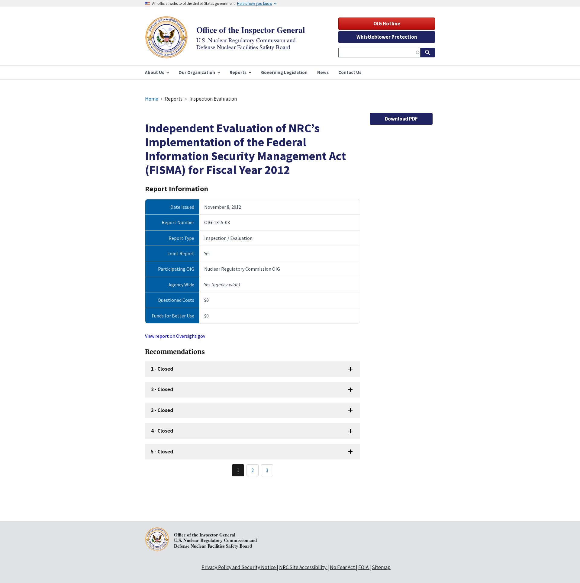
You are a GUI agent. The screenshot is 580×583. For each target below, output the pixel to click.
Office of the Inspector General (250, 30)
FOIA (363, 567)
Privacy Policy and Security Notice (238, 567)
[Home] (166, 54)
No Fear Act (342, 567)
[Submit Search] (427, 52)
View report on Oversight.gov (175, 336)
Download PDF (401, 118)
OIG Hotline (386, 23)
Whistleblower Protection (386, 37)
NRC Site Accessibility (303, 567)
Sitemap (381, 567)
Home (151, 98)
